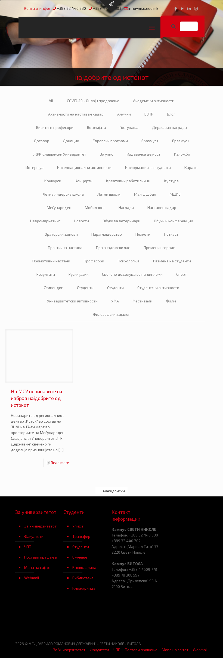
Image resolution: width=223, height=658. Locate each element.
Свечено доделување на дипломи (132, 274)
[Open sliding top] (111, 6)
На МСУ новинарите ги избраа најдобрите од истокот (36, 398)
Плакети (142, 234)
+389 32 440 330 (71, 8)
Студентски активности (158, 287)
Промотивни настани (51, 261)
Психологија (129, 261)
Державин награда (169, 127)
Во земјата (96, 127)
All (51, 100)
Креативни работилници (128, 180)
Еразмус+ (150, 140)
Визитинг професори (54, 127)
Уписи (77, 526)
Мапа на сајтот (37, 567)
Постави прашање (40, 557)
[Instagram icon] (196, 8)
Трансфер (81, 536)
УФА (115, 301)
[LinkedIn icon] (189, 8)
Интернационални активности (84, 167)
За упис (106, 154)
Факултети (34, 536)
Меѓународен (59, 207)
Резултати (45, 274)
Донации (71, 140)
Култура (171, 180)
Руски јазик (78, 274)
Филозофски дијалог (111, 314)
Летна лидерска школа (63, 194)
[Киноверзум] (87, 619)
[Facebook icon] (176, 8)
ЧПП (27, 546)
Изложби (182, 154)
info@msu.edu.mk (143, 8)
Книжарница (83, 588)
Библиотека (83, 577)
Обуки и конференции (173, 221)
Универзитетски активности (72, 301)
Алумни (124, 114)
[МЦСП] (39, 619)
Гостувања (129, 127)
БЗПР (148, 114)
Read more (60, 462)
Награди (126, 207)
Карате (190, 167)
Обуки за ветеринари (121, 221)
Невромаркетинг (45, 221)
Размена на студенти (172, 261)
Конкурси (52, 180)
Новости (81, 221)
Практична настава (65, 247)
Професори (94, 261)
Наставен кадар (161, 207)
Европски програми (110, 140)
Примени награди (159, 247)
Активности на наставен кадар (76, 114)
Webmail (31, 577)
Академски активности (153, 100)
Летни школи (108, 194)
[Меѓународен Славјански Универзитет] (70, 27)
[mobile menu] (151, 27)
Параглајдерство (106, 234)
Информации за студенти (148, 167)
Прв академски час (113, 247)
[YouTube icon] (182, 8)
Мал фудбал (145, 194)
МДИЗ (175, 194)
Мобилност (95, 207)
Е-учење (79, 557)
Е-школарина (84, 567)
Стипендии (53, 287)
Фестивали (142, 301)
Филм (171, 301)
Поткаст (171, 234)
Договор (41, 140)
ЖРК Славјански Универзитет (59, 154)
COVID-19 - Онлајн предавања (93, 100)
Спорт (181, 274)
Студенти (85, 287)
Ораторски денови (61, 234)
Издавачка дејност (143, 154)
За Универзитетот (40, 526)
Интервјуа (35, 167)
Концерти (83, 180)
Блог (171, 114)
